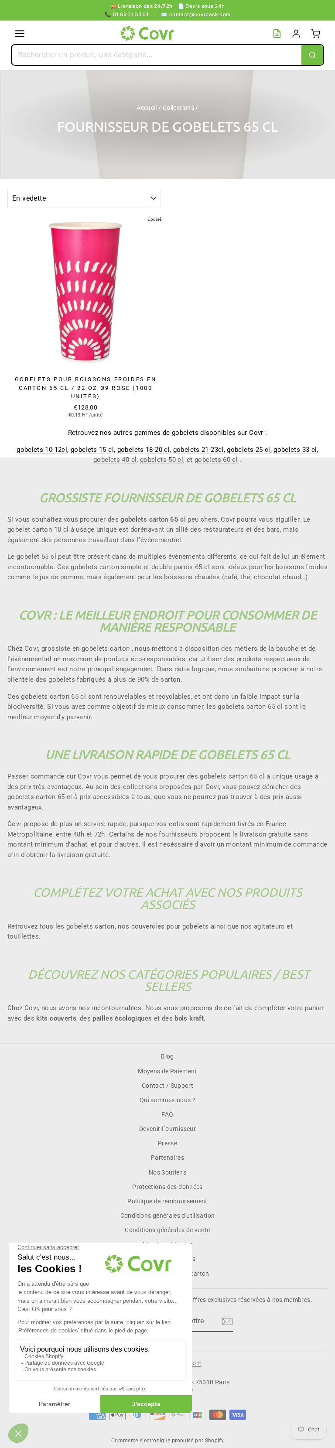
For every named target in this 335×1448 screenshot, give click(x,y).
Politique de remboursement (167, 1201)
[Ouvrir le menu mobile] (19, 33)
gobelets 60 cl (216, 460)
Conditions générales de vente (167, 1229)
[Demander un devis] (277, 33)
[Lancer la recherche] (312, 55)
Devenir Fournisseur (167, 1128)
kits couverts (56, 1018)
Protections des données (167, 1186)
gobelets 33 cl (295, 450)
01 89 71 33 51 (127, 14)
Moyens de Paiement (167, 1071)
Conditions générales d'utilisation (167, 1215)
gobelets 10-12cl (42, 450)
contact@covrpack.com (196, 14)
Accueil (147, 107)
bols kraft (189, 1018)
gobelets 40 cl (115, 460)
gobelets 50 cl (161, 460)
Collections (178, 107)
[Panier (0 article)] (315, 33)
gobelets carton (90, 926)
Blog (167, 1056)
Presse (167, 1143)
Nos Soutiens (167, 1172)
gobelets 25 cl (248, 450)
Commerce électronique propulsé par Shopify (167, 1441)
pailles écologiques (122, 1018)
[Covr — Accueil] (148, 33)
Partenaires (167, 1157)
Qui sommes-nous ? (167, 1099)
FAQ (167, 1114)
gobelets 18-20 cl (143, 450)
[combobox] (156, 55)
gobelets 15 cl (92, 450)
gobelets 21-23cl (198, 450)
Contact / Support (167, 1085)
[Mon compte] (296, 33)
